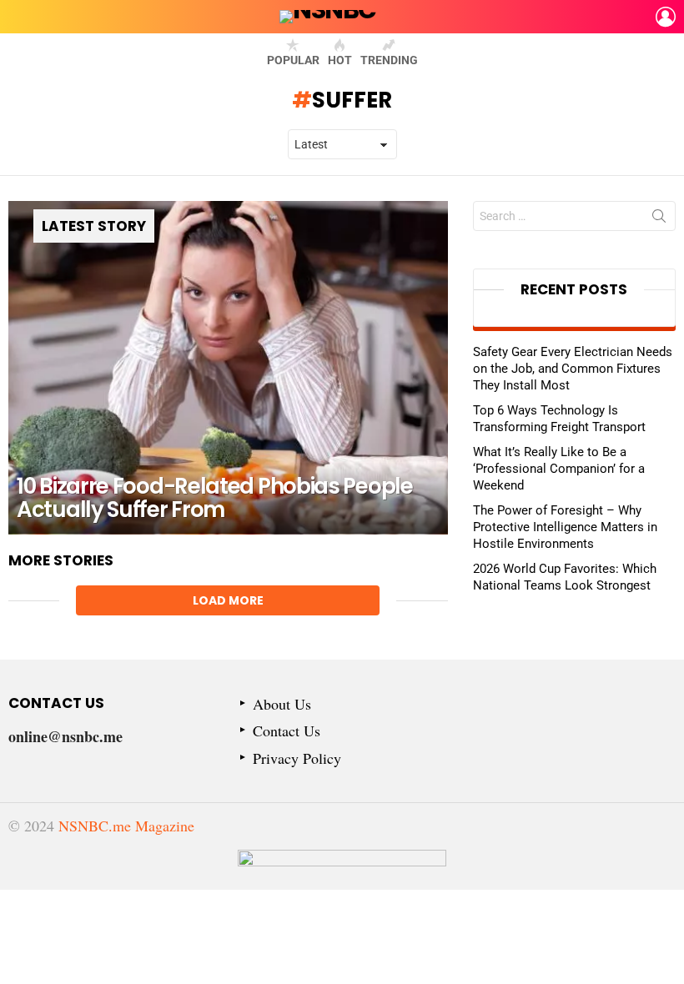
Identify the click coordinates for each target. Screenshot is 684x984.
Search (659, 219)
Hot (340, 60)
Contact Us (286, 731)
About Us (282, 704)
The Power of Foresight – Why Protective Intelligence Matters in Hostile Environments (565, 527)
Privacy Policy (297, 758)
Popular (293, 60)
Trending (389, 60)
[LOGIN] (666, 16)
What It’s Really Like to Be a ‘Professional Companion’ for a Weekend (559, 468)
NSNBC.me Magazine (126, 826)
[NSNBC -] (342, 870)
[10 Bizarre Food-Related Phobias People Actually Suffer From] (228, 368)
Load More (228, 600)
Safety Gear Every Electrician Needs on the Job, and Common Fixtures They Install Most (572, 368)
